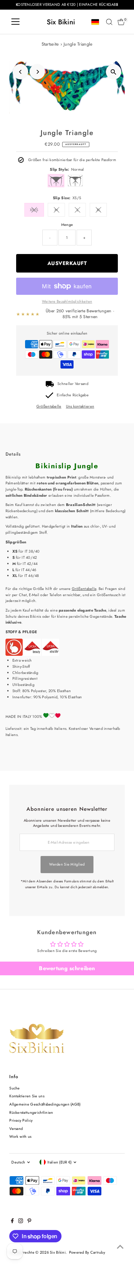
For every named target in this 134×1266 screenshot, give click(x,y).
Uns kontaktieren (80, 406)
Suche (14, 1088)
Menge (67, 224)
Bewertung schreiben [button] (67, 968)
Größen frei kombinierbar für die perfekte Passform (72, 159)
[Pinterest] (29, 1222)
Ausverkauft (67, 263)
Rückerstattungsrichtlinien (31, 1112)
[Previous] (20, 72)
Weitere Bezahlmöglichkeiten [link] (67, 301)
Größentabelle (49, 406)
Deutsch (18, 1162)
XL (99, 210)
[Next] (37, 72)
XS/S (34, 210)
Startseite (50, 44)
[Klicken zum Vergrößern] (113, 72)
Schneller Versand (72, 383)
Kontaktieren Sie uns (26, 1096)
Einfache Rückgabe (73, 395)
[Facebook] (12, 1222)
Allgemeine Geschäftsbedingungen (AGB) (44, 1104)
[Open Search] (109, 22)
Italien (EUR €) (59, 1162)
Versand (16, 1128)
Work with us (20, 1136)
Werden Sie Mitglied (67, 864)
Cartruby (97, 1252)
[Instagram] (20, 1222)
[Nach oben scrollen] (120, 1247)
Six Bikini (61, 22)
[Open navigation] (15, 22)
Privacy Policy (21, 1120)
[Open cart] (121, 22)
